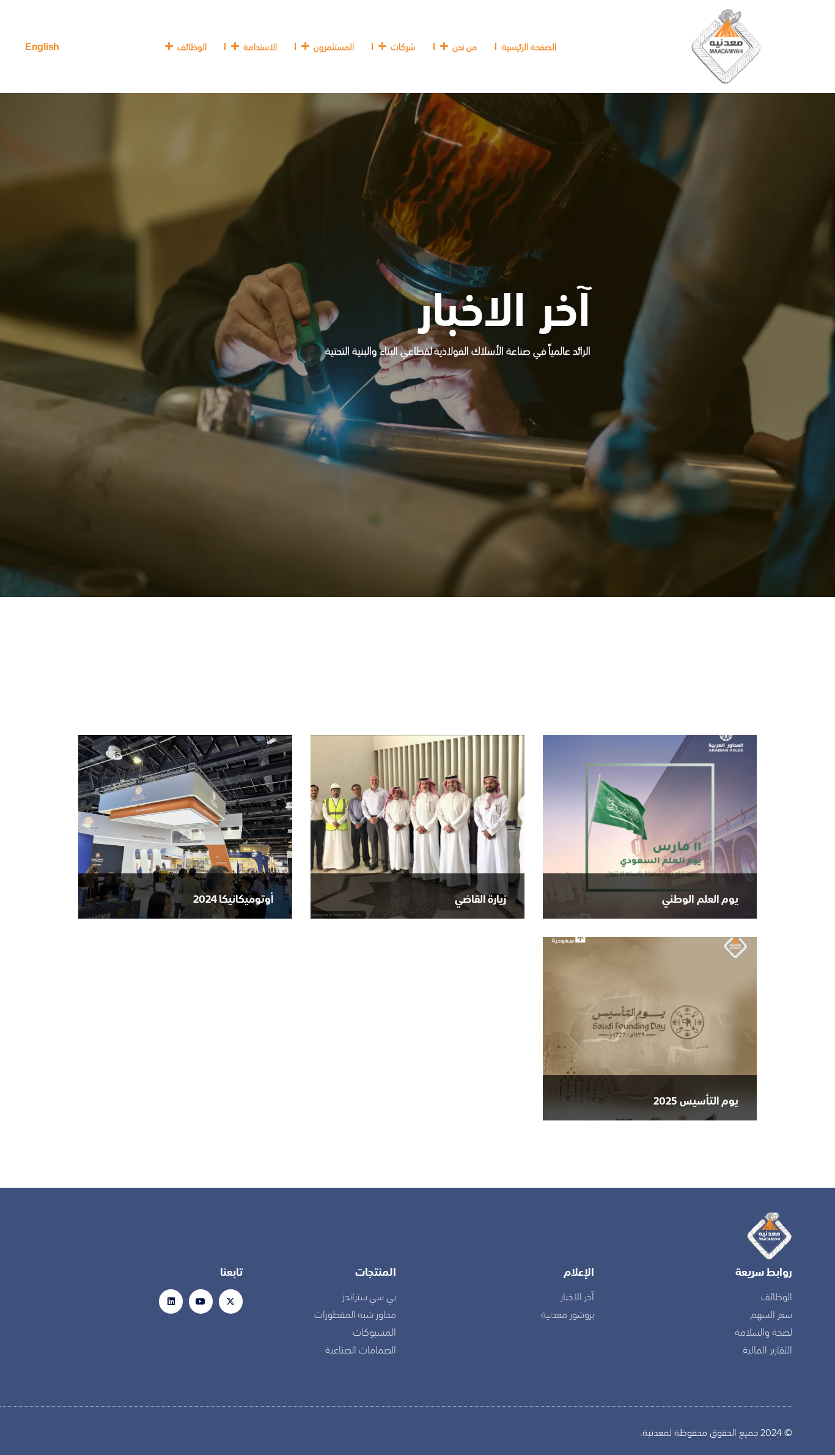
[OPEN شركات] (383, 47)
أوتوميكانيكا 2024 (233, 898)
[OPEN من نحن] (444, 47)
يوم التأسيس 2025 (695, 1100)
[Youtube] (201, 1301)
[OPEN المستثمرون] (306, 47)
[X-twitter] (231, 1301)
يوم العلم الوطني (700, 898)
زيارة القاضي (480, 898)
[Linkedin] (171, 1301)
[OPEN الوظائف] (169, 47)
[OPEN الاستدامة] (235, 47)
